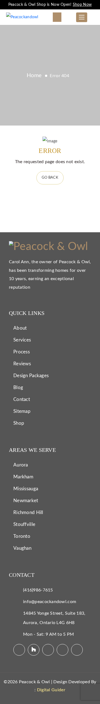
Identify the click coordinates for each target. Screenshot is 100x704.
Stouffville (24, 524)
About (20, 328)
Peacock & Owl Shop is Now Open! (50, 5)
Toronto (21, 536)
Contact (21, 399)
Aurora (20, 465)
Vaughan (22, 548)
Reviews (22, 363)
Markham (23, 476)
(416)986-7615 (38, 590)
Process (21, 352)
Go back (50, 177)
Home (34, 75)
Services (22, 340)
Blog (18, 387)
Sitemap (22, 411)
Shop (18, 423)
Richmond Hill (28, 512)
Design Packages (31, 375)
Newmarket (25, 500)
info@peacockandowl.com (49, 601)
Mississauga (25, 488)
